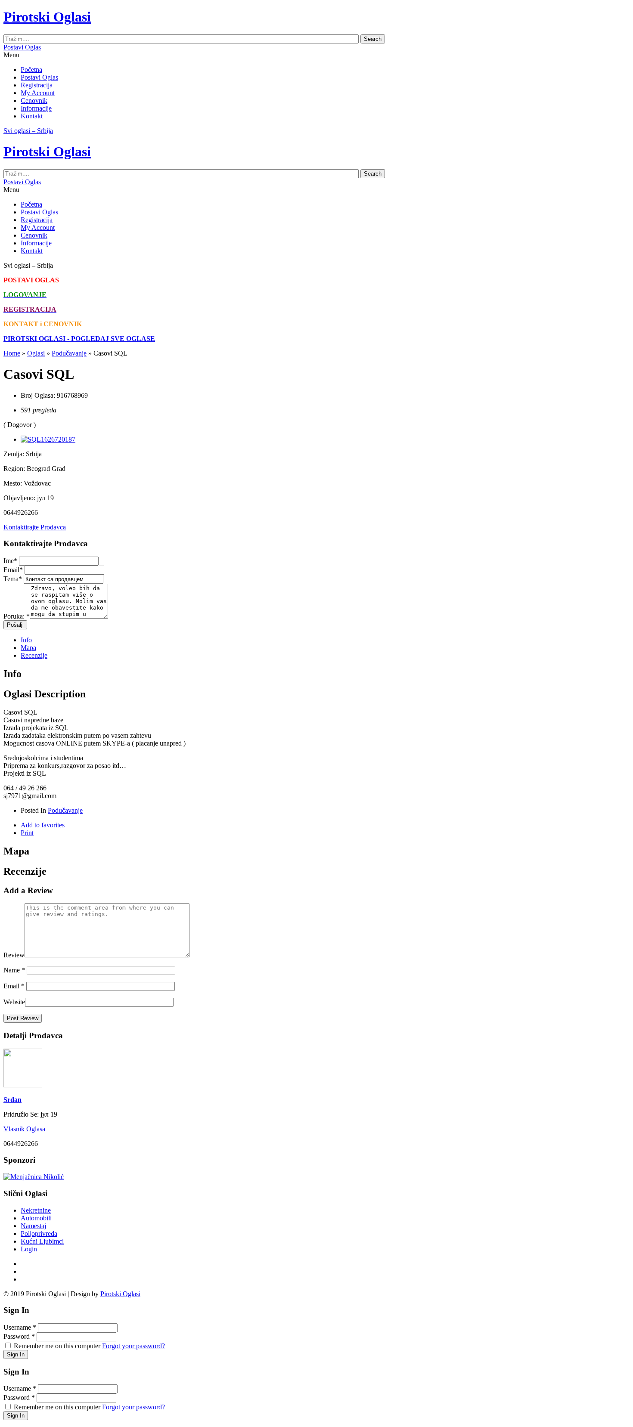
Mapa (28, 647)
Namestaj (33, 1225)
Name (14, 970)
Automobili (36, 1218)
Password (19, 1336)
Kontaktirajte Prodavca (34, 527)
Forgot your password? (133, 1346)
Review (14, 955)
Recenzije (34, 655)
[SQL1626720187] (48, 439)
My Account (38, 92)
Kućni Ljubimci (42, 1241)
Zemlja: (13, 454)
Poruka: (16, 616)
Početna (31, 69)
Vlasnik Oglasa (24, 1129)
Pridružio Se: (21, 1114)
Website (14, 1002)
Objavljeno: (19, 497)
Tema (12, 578)
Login (29, 1249)
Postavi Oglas (22, 47)
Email (13, 569)
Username (19, 1327)
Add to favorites (43, 825)
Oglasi (36, 353)
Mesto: (12, 483)
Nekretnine (36, 1210)
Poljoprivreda (39, 1233)
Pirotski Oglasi (120, 1293)
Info (26, 640)
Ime (10, 560)
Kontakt (32, 116)
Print (27, 832)
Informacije (36, 108)
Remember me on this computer (57, 1346)
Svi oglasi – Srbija (28, 130)
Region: (14, 468)
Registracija (37, 85)
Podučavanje (69, 353)
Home (11, 353)
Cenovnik (34, 100)
